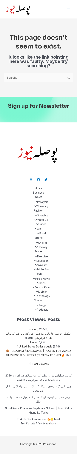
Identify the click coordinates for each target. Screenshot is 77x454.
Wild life (42, 265)
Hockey (42, 247)
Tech (38, 273)
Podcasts (42, 309)
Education (42, 260)
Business (38, 192)
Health (38, 228)
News (38, 196)
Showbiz (42, 215)
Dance (42, 224)
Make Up (42, 219)
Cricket (42, 242)
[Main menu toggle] (69, 9)
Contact (38, 300)
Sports (39, 237)
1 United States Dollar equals (34, 346)
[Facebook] (38, 179)
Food (42, 233)
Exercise (42, 256)
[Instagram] (31, 179)
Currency (42, 206)
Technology (42, 295)
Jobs (42, 283)
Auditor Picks (42, 287)
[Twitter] (45, 179)
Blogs (42, 305)
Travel (38, 251)
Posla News (42, 278)
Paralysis (42, 202)
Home (38, 188)
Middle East (43, 269)
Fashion (38, 210)
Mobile (42, 291)
